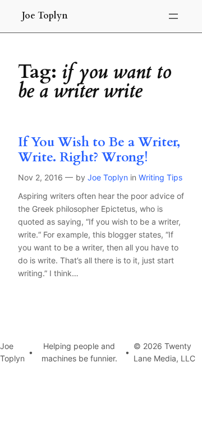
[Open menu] (173, 16)
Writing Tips (160, 177)
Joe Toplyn (45, 16)
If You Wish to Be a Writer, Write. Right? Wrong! (99, 150)
